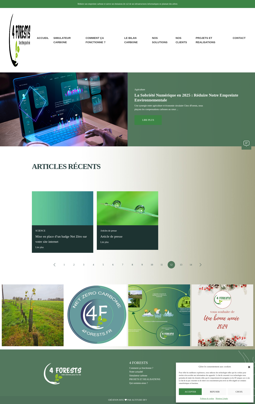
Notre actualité (136, 371)
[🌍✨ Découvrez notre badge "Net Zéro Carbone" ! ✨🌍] (96, 315)
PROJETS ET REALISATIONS (205, 40)
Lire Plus (148, 120)
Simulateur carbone (138, 375)
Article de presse (111, 236)
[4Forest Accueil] (19, 40)
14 (191, 264)
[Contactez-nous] (246, 145)
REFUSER (215, 392)
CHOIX (239, 392)
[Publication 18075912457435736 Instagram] (222, 315)
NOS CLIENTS (181, 40)
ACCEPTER (190, 392)
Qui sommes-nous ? (138, 383)
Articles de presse (108, 230)
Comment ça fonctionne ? (141, 368)
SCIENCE (40, 230)
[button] (249, 366)
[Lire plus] (62, 208)
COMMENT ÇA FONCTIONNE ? (96, 40)
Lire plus (39, 247)
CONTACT (239, 38)
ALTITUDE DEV (139, 400)
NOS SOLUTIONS (159, 40)
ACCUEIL (43, 38)
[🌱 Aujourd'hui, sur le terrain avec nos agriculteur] (33, 315)
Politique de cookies (207, 398)
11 (162, 264)
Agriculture (139, 89)
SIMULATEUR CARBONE (62, 40)
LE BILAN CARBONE (131, 40)
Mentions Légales (222, 398)
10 (152, 264)
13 (181, 264)
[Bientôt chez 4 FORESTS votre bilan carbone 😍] (159, 315)
